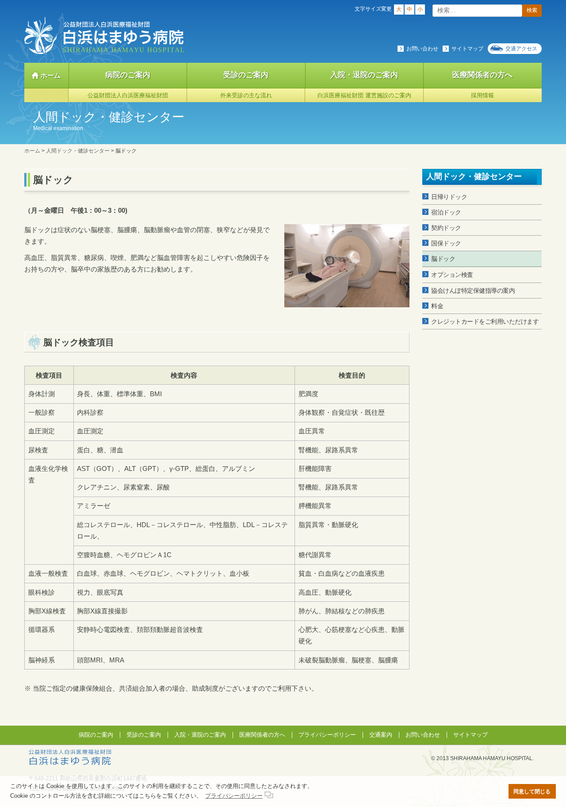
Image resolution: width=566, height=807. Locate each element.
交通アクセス (521, 49)
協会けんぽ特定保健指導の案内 (473, 290)
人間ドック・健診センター (474, 176)
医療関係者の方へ (482, 75)
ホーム (51, 75)
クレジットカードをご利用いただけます (485, 321)
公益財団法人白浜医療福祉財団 (128, 95)
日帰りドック (449, 196)
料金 (437, 306)
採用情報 (482, 95)
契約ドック (446, 227)
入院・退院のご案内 (364, 75)
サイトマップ (467, 49)
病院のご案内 (127, 75)
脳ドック (443, 258)
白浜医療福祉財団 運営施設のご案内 (364, 95)
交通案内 (380, 734)
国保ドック (446, 243)
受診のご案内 (245, 75)
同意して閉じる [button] (532, 791)
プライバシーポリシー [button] (234, 795)
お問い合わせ (422, 49)
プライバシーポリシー (327, 734)
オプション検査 (452, 274)
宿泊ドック (446, 212)
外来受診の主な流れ (246, 95)
